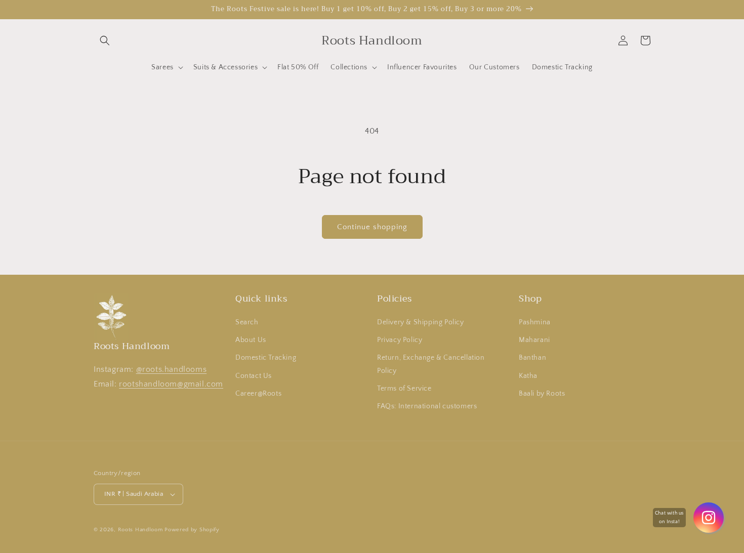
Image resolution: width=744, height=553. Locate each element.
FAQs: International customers (427, 406)
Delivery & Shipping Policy (420, 322)
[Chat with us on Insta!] (708, 517)
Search (247, 322)
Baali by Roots (542, 394)
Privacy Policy (399, 340)
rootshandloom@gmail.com (171, 384)
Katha (528, 376)
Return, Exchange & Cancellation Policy (431, 364)
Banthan (532, 358)
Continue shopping (372, 227)
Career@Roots (258, 394)
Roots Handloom (140, 530)
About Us (250, 340)
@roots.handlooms (171, 369)
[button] (105, 40)
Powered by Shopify (192, 530)
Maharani (534, 340)
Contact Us (253, 376)
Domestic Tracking (265, 358)
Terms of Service (404, 389)
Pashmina (535, 322)
